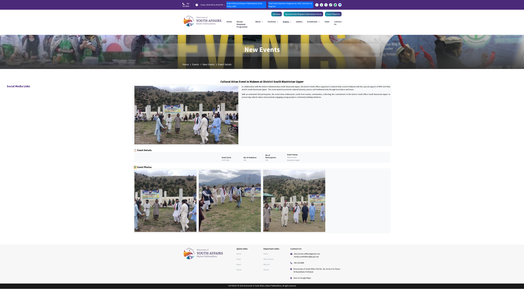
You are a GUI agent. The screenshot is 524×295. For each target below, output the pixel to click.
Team (326, 21)
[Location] (340, 5)
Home (229, 21)
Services (276, 14)
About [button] (258, 21)
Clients (266, 270)
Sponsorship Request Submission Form (303, 14)
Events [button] (286, 21)
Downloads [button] (312, 21)
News (238, 264)
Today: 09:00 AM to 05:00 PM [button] (211, 5)
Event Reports (333, 14)
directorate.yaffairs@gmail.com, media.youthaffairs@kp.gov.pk (307, 255)
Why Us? (266, 264)
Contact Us (338, 23)
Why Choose (268, 259)
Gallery (299, 21)
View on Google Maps (302, 278)
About (238, 270)
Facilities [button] (272, 21)
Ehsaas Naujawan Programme (242, 24)
